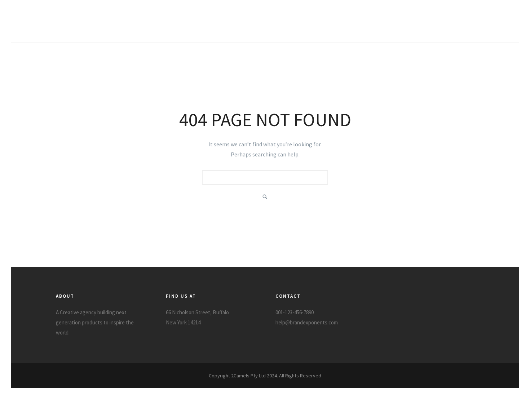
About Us (443, 26)
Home (369, 26)
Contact (481, 26)
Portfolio (404, 26)
